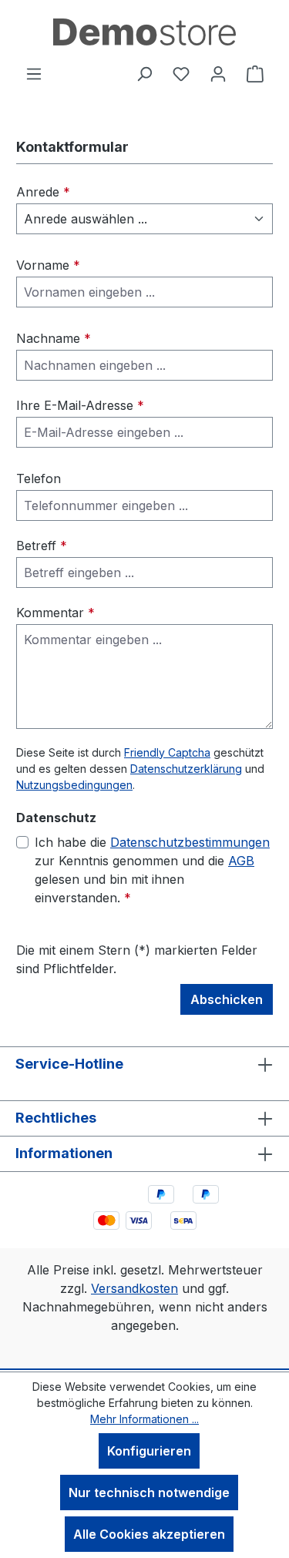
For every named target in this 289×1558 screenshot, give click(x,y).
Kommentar (55, 612)
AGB (241, 860)
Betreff (41, 545)
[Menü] (33, 73)
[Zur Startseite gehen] (144, 31)
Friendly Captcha (167, 752)
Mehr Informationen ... (144, 1418)
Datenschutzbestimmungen (190, 842)
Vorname (48, 265)
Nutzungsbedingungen (74, 784)
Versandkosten (134, 1288)
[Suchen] (144, 73)
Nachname (53, 338)
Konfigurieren (149, 1451)
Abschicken (226, 999)
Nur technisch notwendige (149, 1492)
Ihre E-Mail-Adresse (80, 405)
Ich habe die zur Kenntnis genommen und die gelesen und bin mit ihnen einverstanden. (152, 869)
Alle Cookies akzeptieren (149, 1534)
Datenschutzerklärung (186, 768)
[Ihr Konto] (218, 73)
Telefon (38, 478)
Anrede (43, 192)
